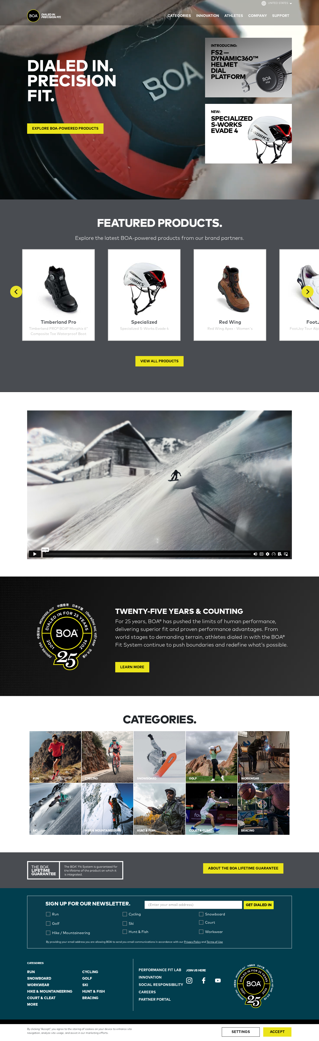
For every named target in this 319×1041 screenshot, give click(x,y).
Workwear (38, 985)
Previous (16, 292)
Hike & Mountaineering (49, 991)
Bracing (90, 998)
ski (85, 985)
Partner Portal (155, 999)
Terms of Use (215, 942)
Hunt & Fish (93, 991)
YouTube (218, 980)
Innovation (150, 977)
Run (31, 972)
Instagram (189, 980)
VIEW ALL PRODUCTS (159, 361)
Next (308, 292)
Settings (241, 1032)
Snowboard (39, 978)
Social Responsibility (161, 985)
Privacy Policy (192, 942)
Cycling (90, 972)
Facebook (203, 980)
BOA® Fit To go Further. (53, 16)
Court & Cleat (41, 998)
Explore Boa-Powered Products (65, 128)
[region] (159, 1032)
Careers (147, 992)
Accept (277, 1032)
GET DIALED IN (258, 905)
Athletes (233, 16)
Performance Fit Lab (160, 970)
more (32, 1004)
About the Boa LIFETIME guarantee (243, 868)
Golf (87, 978)
